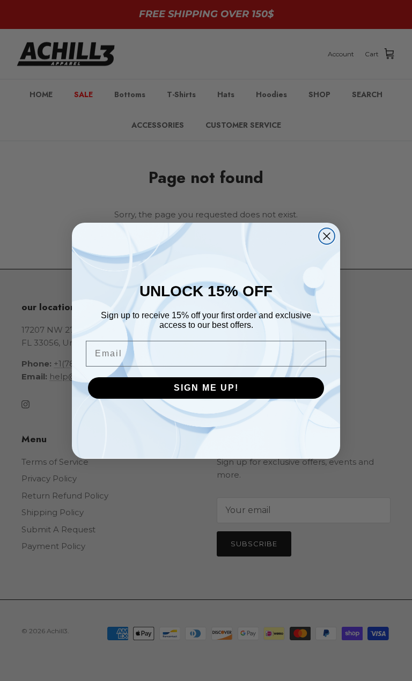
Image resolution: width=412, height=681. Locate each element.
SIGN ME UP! (206, 387)
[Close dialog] (327, 236)
